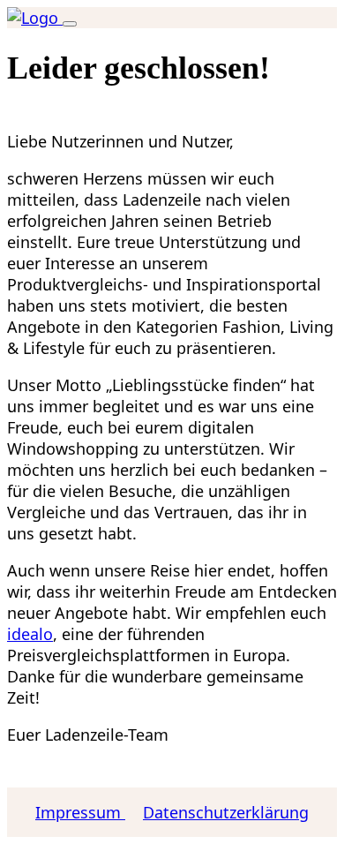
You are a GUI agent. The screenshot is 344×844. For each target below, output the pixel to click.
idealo (30, 633)
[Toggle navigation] (70, 23)
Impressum (80, 812)
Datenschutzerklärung (226, 812)
